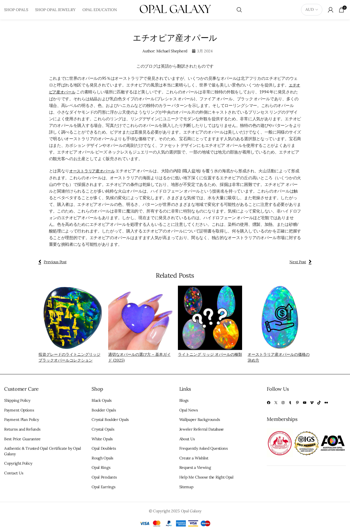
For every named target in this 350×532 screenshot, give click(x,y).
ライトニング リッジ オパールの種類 (210, 354)
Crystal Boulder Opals (110, 419)
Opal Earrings (103, 486)
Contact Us (13, 472)
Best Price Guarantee (22, 438)
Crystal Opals (103, 429)
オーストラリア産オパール (92, 170)
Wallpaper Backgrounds (199, 419)
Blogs (184, 400)
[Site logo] (175, 9)
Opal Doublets (104, 448)
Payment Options (19, 410)
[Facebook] (269, 403)
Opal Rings (101, 467)
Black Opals (102, 400)
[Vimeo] (312, 403)
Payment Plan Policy (21, 419)
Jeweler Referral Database (201, 429)
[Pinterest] (297, 403)
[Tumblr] (290, 403)
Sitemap (186, 486)
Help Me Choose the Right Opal (206, 477)
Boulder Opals (104, 410)
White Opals (102, 438)
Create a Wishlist (193, 458)
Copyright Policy (18, 463)
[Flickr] (326, 403)
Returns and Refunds (22, 429)
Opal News (188, 410)
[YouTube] (305, 403)
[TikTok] (319, 403)
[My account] (330, 9)
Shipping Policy (17, 400)
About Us (187, 438)
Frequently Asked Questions (203, 448)
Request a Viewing (195, 467)
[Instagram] (283, 403)
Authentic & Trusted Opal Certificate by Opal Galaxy (42, 451)
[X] (276, 403)
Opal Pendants (104, 477)
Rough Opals (102, 458)
